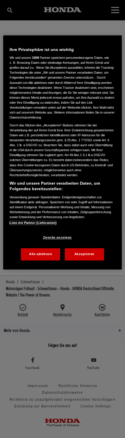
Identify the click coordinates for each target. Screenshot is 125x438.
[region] (62, 152)
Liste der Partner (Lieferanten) (33, 223)
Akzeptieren (84, 254)
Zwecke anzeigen (57, 237)
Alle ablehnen (40, 254)
